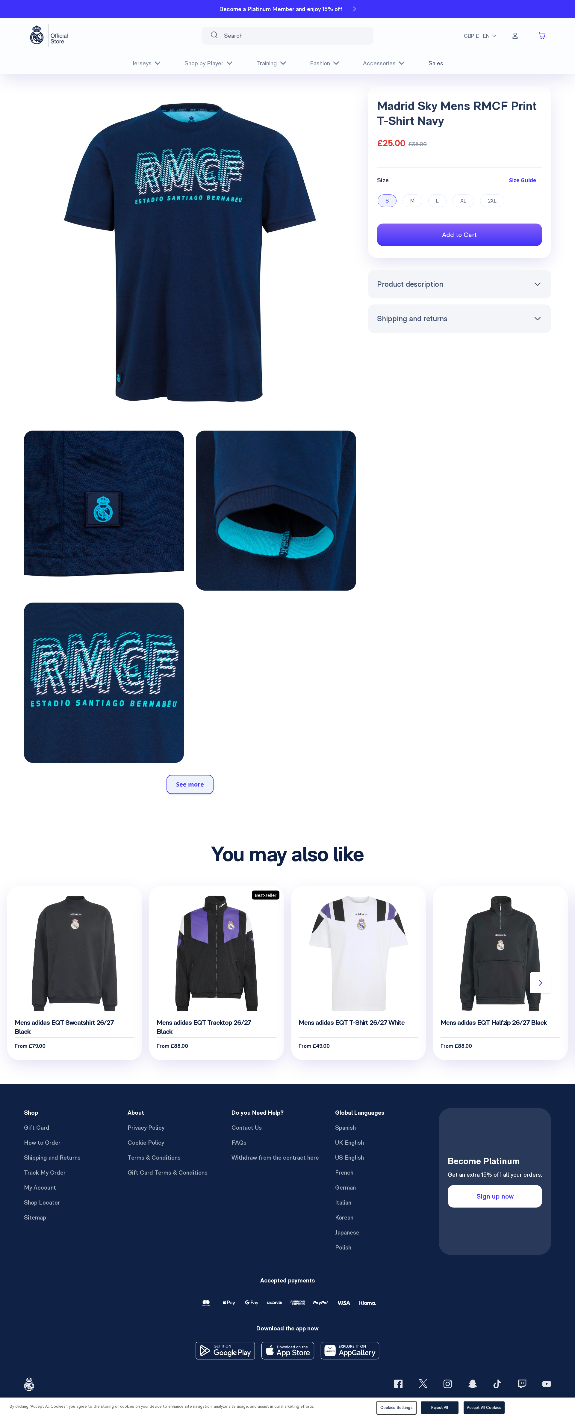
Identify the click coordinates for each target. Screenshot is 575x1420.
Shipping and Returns (52, 1157)
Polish (343, 1247)
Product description (410, 284)
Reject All (439, 1407)
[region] (287, 1409)
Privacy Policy (146, 1127)
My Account (40, 1187)
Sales (436, 63)
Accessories (379, 63)
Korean (344, 1217)
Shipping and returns (412, 318)
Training (266, 63)
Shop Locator (42, 1202)
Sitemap (35, 1217)
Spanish (345, 1127)
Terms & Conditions (154, 1157)
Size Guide (522, 180)
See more (190, 784)
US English (349, 1157)
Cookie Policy (146, 1142)
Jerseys (142, 63)
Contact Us (246, 1127)
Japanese (347, 1232)
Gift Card (36, 1127)
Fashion (320, 63)
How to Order (42, 1142)
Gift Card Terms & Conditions (168, 1172)
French (344, 1172)
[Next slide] (540, 982)
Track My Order (45, 1172)
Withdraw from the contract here (275, 1157)
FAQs (238, 1142)
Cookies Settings (396, 1407)
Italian (343, 1202)
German (345, 1187)
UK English (349, 1142)
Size (383, 180)
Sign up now (495, 1196)
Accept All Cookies (484, 1407)
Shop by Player (203, 63)
